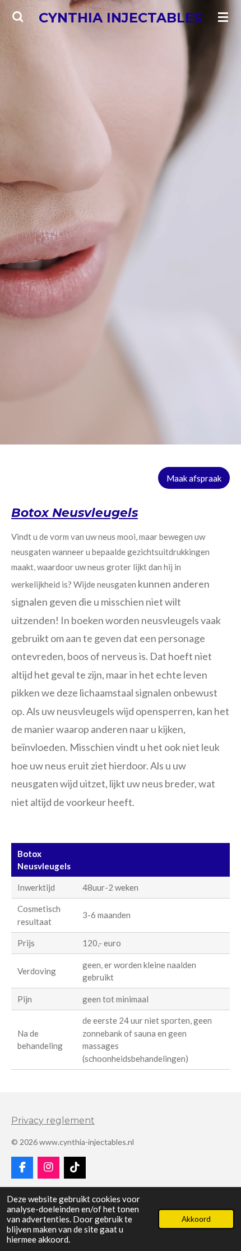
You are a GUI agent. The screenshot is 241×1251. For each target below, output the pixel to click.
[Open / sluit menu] (223, 17)
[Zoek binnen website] (18, 17)
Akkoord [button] (196, 1219)
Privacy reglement (53, 1120)
